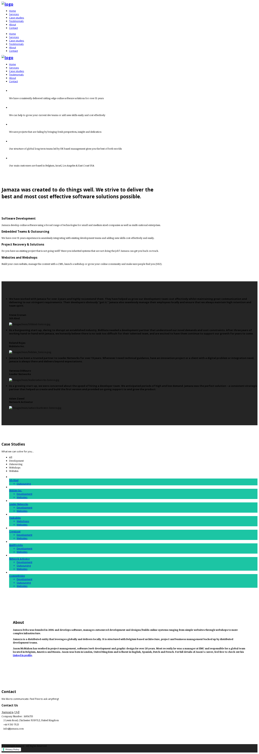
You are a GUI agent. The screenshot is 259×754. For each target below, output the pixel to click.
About (12, 24)
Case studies (16, 17)
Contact (13, 28)
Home (12, 11)
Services (14, 14)
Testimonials (16, 21)
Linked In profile (22, 655)
